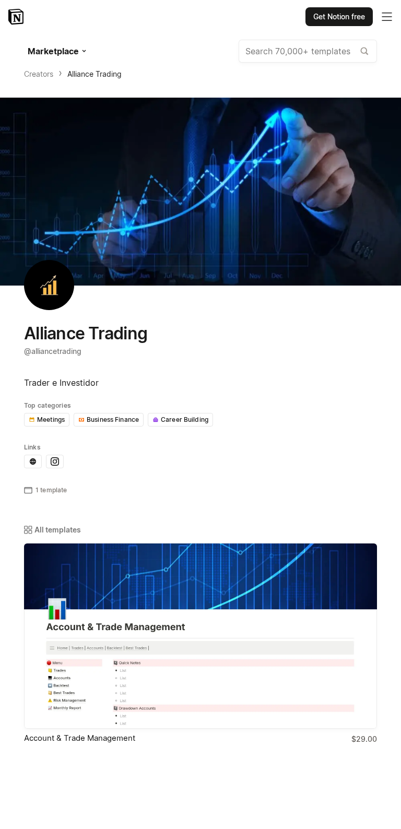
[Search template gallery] (364, 51)
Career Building (184, 419)
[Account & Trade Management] (200, 636)
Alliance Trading (94, 73)
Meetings (51, 419)
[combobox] (308, 51)
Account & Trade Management (79, 738)
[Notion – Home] (17, 17)
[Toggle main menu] (386, 16)
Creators (38, 73)
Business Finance (113, 419)
